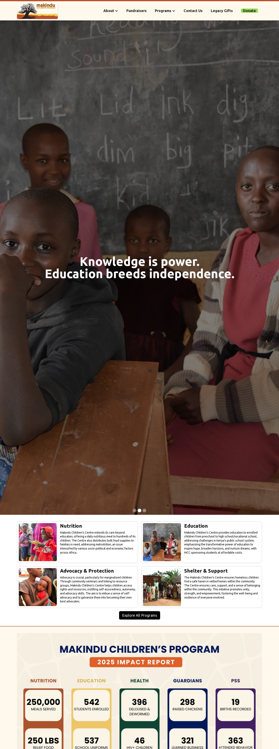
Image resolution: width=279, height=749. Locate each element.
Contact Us (193, 11)
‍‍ (249, 11)
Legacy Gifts (222, 11)
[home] (37, 11)
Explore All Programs (139, 615)
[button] (110, 10)
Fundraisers (136, 11)
